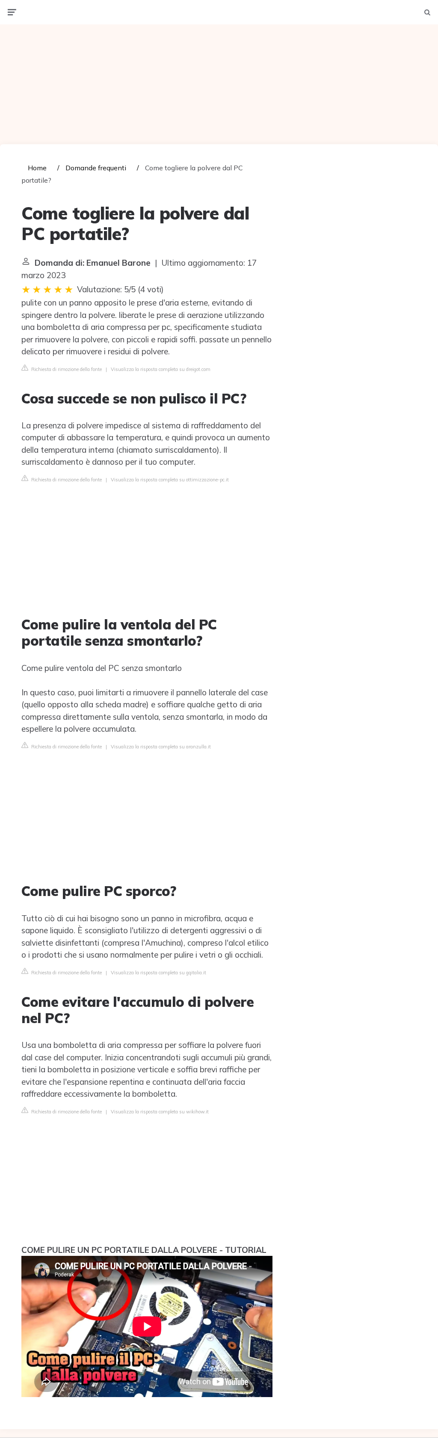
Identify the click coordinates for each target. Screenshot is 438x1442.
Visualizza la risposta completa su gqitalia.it (158, 973)
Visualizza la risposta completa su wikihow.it (160, 1112)
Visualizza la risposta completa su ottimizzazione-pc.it (170, 480)
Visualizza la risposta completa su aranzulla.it (161, 747)
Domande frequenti (95, 167)
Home (37, 167)
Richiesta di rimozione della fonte (66, 369)
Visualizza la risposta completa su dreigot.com (160, 369)
